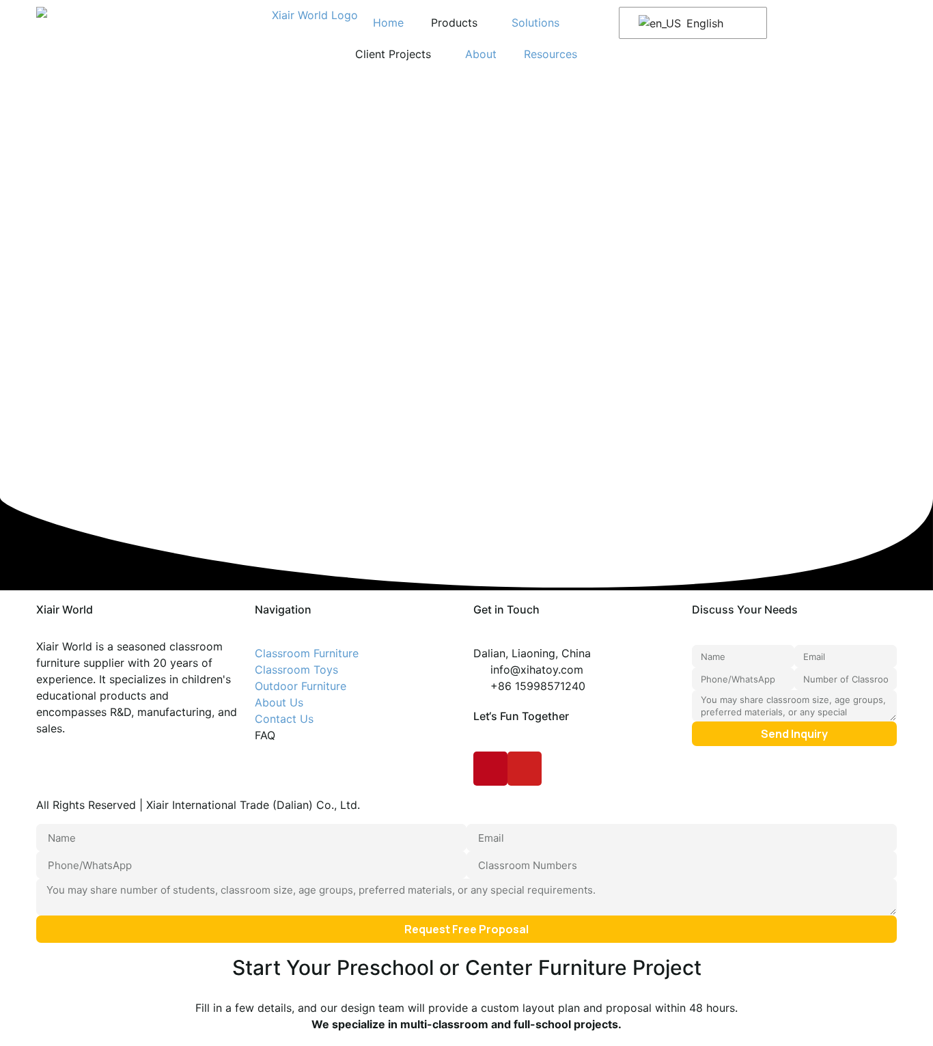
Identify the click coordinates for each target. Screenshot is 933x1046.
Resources (550, 54)
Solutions (535, 22)
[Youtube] (524, 769)
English (703, 23)
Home (388, 22)
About (481, 54)
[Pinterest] (490, 769)
